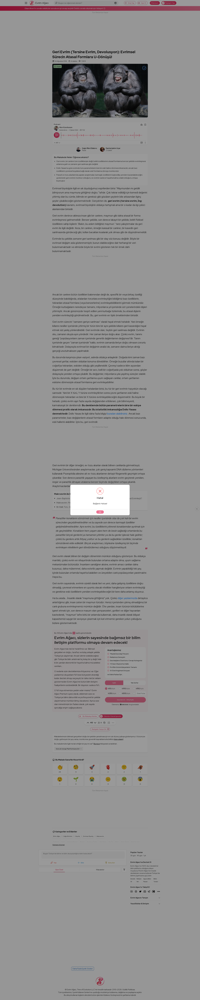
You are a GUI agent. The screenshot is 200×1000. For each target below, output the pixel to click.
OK (100, 512)
